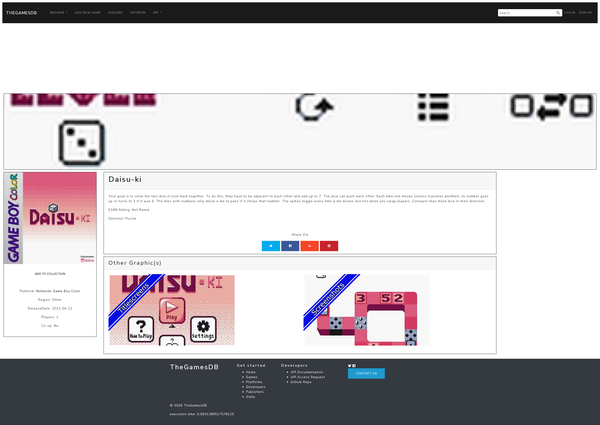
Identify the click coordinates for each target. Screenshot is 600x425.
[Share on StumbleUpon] (309, 246)
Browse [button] (57, 13)
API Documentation (307, 372)
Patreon (138, 13)
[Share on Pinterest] (329, 246)
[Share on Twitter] (271, 246)
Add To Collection (50, 274)
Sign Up (585, 13)
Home (251, 372)
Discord (115, 13)
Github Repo (301, 382)
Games (252, 377)
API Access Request (308, 377)
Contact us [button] (366, 373)
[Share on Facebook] (290, 246)
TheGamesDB (21, 13)
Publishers (255, 392)
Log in (569, 13)
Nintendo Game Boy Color (58, 291)
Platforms (254, 382)
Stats (250, 397)
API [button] (156, 13)
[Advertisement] (300, 58)
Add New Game (88, 13)
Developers (256, 387)
